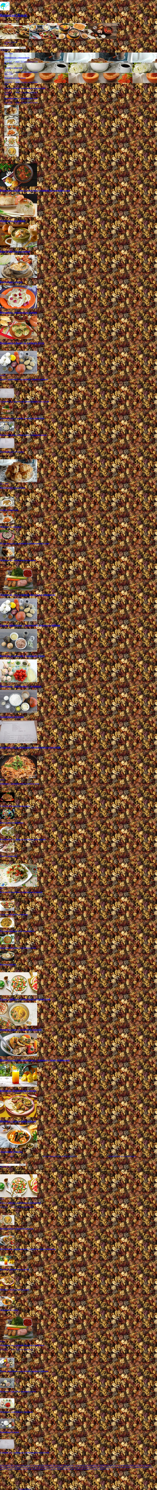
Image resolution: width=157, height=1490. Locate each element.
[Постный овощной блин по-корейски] (7, 927)
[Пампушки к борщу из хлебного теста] (18, 338)
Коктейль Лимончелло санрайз (18, 1090)
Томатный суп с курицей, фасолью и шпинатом (22, 418)
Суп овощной (136, 1467)
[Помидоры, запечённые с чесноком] (18, 682)
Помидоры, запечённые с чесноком (20, 686)
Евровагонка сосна (5, 1166)
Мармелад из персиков (10, 527)
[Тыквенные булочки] (18, 712)
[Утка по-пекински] (7, 852)
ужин (107, 1469)
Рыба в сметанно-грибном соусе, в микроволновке (23, 435)
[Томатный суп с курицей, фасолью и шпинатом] (7, 414)
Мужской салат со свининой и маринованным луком (24, 543)
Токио (6, 84)
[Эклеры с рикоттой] (7, 506)
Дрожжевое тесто (79, 1465)
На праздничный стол (129, 1465)
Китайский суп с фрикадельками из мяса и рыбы (23, 839)
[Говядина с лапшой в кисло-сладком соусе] (18, 778)
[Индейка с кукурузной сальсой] (18, 1117)
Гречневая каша (36, 1465)
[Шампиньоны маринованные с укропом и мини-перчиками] (18, 1055)
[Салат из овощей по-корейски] (7, 910)
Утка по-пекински (8, 856)
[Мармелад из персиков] (7, 522)
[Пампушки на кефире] (18, 216)
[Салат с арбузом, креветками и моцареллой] (18, 994)
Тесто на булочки (11, 1469)
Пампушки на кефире (12, 220)
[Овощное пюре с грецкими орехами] (18, 1025)
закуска (92, 1469)
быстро (74, 1469)
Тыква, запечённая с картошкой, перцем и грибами (24, 379)
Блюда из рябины (5, 1465)
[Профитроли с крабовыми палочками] (7, 556)
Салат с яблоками (56, 1467)
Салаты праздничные (91, 1467)
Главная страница (10, 42)
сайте (12, 1156)
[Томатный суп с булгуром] (7, 447)
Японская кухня (66, 1469)
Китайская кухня (117, 1465)
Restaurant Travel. (13, 15)
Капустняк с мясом (11, 281)
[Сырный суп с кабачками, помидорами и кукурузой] (7, 397)
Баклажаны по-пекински (11, 822)
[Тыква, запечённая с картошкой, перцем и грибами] (18, 373)
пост (104, 1469)
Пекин (2, 779)
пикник (100, 1469)
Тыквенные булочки (12, 716)
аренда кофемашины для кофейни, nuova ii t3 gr (60, 1156)
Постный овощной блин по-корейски (17, 931)
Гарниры (28, 1465)
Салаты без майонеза (68, 1467)
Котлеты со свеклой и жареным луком (22, 655)
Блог (6, 44)
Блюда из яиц (14, 1465)
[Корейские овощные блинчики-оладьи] (7, 944)
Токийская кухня (22, 1469)
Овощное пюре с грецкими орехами (21, 1029)
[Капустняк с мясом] (18, 277)
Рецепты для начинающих (22, 1467)
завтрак (87, 1469)
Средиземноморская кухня (123, 1467)
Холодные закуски (55, 1469)
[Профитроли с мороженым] (18, 482)
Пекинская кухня (5, 1467)
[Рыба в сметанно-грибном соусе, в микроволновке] (7, 431)
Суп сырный (144, 1467)
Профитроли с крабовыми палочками (18, 560)
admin (17, 62)
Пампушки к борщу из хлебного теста (22, 343)
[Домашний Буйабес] (18, 1147)
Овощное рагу (140, 1465)
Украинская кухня (32, 1469)
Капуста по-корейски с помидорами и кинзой (21, 892)
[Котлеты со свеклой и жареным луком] (18, 651)
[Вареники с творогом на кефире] (18, 308)
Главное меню (5, 50)
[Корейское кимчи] (7, 960)
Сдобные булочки (109, 1467)
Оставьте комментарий (29, 62)
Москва (3, 375)
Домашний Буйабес (11, 1151)
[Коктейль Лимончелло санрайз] (18, 1086)
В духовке (22, 1465)
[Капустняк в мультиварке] (18, 247)
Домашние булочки (68, 1465)
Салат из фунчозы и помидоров (15, 806)
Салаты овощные (80, 1467)
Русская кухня (35, 1467)
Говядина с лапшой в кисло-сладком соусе (19, 783)
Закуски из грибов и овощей (93, 1465)
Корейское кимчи (8, 964)
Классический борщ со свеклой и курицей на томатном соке (35, 190)
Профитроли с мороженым (12, 488)
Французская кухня (44, 1469)
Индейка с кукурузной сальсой (18, 1121)
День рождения (57, 1465)
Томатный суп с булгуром (12, 452)
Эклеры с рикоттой (9, 510)
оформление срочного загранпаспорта (122, 1156)
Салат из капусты (45, 1467)
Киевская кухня (107, 1465)
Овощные (148, 1465)
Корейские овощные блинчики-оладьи (18, 948)
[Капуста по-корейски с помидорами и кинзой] (18, 886)
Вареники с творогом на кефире (18, 312)
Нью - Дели (8, 53)
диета (83, 1469)
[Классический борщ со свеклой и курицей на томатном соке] (18, 186)
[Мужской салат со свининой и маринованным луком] (7, 539)
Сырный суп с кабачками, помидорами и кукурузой (24, 401)
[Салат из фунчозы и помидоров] (7, 802)
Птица (12, 1467)
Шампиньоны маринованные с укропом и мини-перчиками (35, 1060)
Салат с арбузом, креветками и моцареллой (25, 999)
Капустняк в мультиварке (15, 251)
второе (79, 1469)
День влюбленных (46, 1465)
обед (96, 1469)
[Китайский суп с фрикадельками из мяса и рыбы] (7, 835)
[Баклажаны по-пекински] (7, 818)
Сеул (2, 888)
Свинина (101, 1467)
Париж (2, 1341)
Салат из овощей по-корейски (14, 914)
